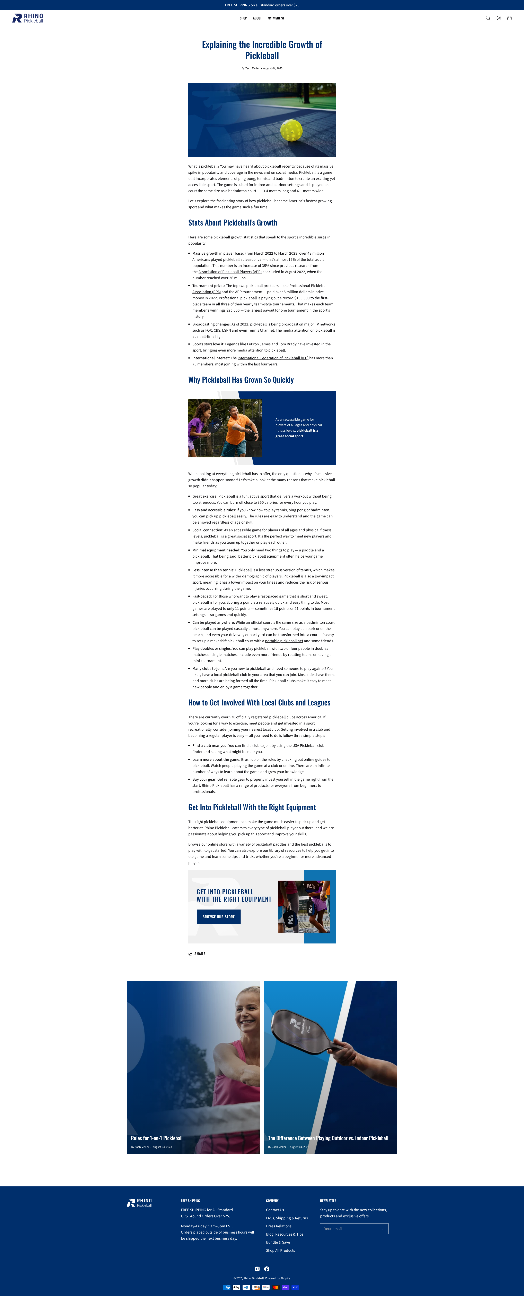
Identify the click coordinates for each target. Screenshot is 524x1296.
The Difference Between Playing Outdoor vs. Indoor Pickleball (328, 1138)
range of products (254, 785)
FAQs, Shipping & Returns (287, 1218)
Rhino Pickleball (254, 1278)
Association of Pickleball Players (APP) (230, 272)
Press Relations (278, 1226)
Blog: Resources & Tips (284, 1234)
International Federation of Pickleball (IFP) (273, 358)
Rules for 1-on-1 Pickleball (157, 1138)
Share (200, 953)
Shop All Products (280, 1250)
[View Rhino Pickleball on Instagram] (257, 1269)
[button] (488, 18)
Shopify (285, 1278)
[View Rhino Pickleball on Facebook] (267, 1269)
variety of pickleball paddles (263, 844)
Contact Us (275, 1210)
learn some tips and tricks (233, 856)
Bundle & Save (278, 1242)
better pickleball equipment (261, 556)
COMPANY (272, 1201)
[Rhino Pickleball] (27, 18)
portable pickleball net (284, 641)
